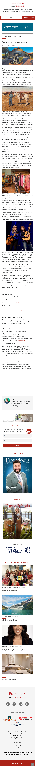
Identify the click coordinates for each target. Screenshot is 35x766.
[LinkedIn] (21, 704)
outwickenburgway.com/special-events (12, 311)
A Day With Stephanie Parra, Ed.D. (14, 650)
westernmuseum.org (27, 297)
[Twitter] (8, 704)
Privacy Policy (17, 745)
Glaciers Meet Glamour (10, 620)
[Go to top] (32, 764)
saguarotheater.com (17, 303)
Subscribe (17, 446)
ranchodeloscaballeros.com (12, 370)
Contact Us (17, 742)
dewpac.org (28, 306)
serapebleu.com (13, 300)
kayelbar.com (11, 355)
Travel (9, 36)
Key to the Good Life (7, 676)
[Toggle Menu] (32, 17)
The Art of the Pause (9, 679)
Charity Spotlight (7, 587)
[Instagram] (27, 704)
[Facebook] (14, 704)
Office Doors (11, 646)
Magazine (4, 36)
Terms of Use (17, 748)
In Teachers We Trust (9, 591)
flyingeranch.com (22, 340)
